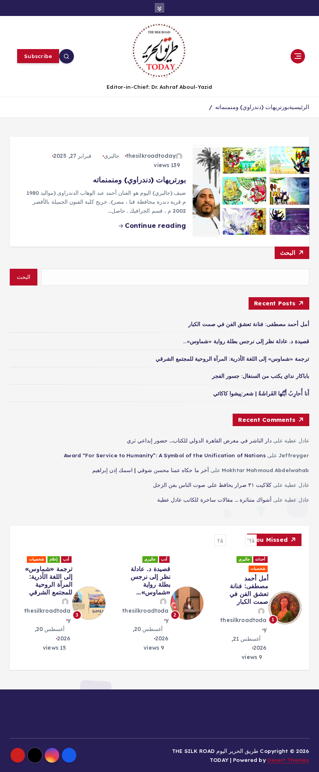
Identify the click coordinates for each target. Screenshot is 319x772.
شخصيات (258, 568)
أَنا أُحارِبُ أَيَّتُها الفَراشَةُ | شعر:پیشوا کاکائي (261, 393)
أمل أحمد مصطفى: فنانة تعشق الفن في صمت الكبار (248, 324)
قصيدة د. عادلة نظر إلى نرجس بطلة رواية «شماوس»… (246, 341)
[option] (257, 608)
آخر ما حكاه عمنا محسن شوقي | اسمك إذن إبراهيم (150, 470)
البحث (287, 252)
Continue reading (154, 225)
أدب (164, 559)
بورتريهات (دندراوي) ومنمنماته (252, 107)
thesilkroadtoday (150, 155)
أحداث (260, 559)
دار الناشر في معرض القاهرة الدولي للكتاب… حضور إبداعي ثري (199, 440)
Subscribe (38, 56)
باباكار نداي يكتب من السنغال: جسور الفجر (260, 375)
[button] (251, 540)
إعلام (53, 559)
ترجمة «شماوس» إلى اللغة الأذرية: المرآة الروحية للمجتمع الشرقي (232, 358)
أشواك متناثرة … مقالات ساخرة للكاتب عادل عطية (214, 499)
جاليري (111, 155)
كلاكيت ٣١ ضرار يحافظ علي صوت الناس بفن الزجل (212, 484)
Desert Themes (288, 759)
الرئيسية (299, 107)
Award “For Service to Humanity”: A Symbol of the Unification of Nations (165, 455)
